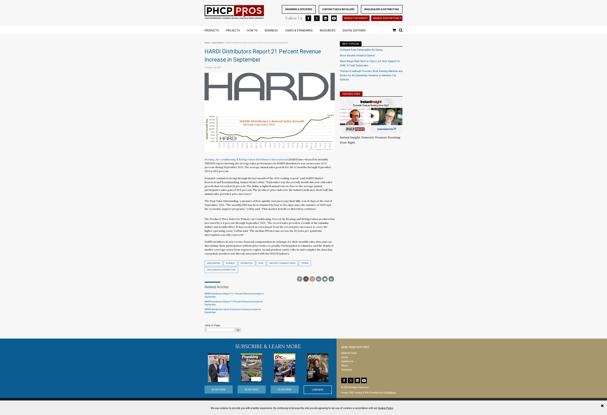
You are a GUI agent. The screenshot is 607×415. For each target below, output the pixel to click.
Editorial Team (349, 352)
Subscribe (219, 389)
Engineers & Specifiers (298, 9)
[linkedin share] (318, 279)
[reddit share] (312, 279)
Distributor (247, 263)
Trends (304, 263)
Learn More (318, 389)
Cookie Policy (385, 408)
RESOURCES (327, 30)
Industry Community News (282, 263)
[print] (331, 279)
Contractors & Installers (338, 9)
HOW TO (252, 30)
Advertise (346, 369)
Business (230, 263)
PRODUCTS (212, 30)
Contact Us (347, 361)
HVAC (261, 263)
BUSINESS (271, 30)
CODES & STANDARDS (299, 30)
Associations (218, 42)
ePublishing (390, 392)
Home (207, 42)
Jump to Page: (213, 325)
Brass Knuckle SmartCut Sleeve (357, 55)
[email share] (325, 279)
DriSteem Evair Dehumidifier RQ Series (361, 49)
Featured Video (351, 93)
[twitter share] (306, 279)
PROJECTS (233, 30)
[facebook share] (299, 279)
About (344, 365)
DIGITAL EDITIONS (354, 30)
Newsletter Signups (356, 18)
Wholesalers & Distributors (381, 9)
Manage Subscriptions (386, 18)
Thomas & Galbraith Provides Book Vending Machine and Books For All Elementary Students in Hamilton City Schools (371, 75)
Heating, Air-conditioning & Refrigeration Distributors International (246, 159)
